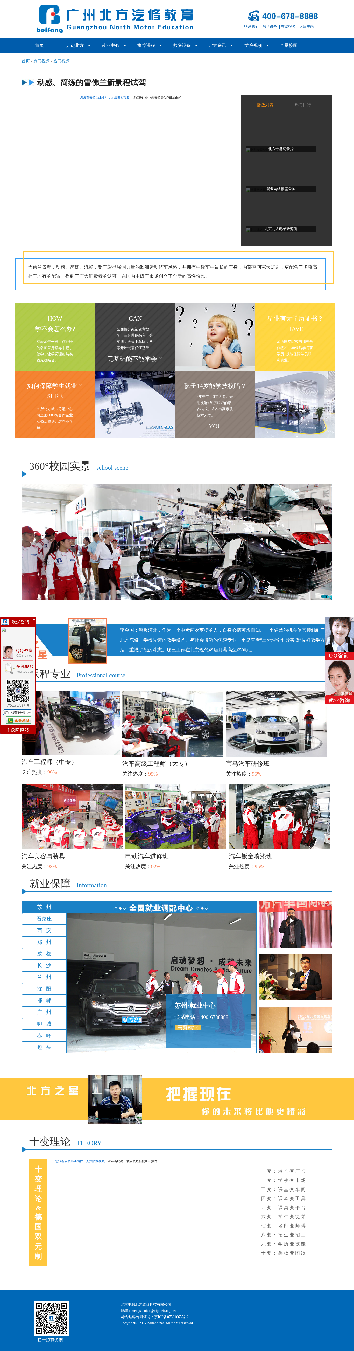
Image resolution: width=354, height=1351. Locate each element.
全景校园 (289, 45)
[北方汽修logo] (123, 19)
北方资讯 (217, 45)
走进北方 (75, 45)
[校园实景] (177, 542)
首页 (39, 45)
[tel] (279, 15)
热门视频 (41, 61)
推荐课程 (146, 45)
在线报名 (288, 27)
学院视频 (253, 45)
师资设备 (182, 45)
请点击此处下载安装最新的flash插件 (157, 97)
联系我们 (251, 27)
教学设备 (270, 27)
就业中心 (110, 45)
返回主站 (306, 27)
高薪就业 (187, 1027)
